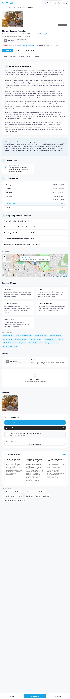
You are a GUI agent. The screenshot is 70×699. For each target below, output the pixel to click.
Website (41, 45)
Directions (31, 50)
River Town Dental (27, 258)
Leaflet (56, 276)
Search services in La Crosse (36, 492)
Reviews (21, 56)
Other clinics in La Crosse (13, 492)
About (5, 56)
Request (36, 696)
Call (19, 50)
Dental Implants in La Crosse (13, 496)
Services (13, 56)
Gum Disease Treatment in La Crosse (38, 496)
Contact (36, 56)
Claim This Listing (36, 444)
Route (59, 696)
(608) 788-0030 (29, 45)
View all (63, 454)
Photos (29, 56)
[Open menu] (66, 3)
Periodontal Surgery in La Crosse (14, 500)
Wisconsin (12, 7)
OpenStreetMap (63, 276)
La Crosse (19, 7)
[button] (35, 264)
